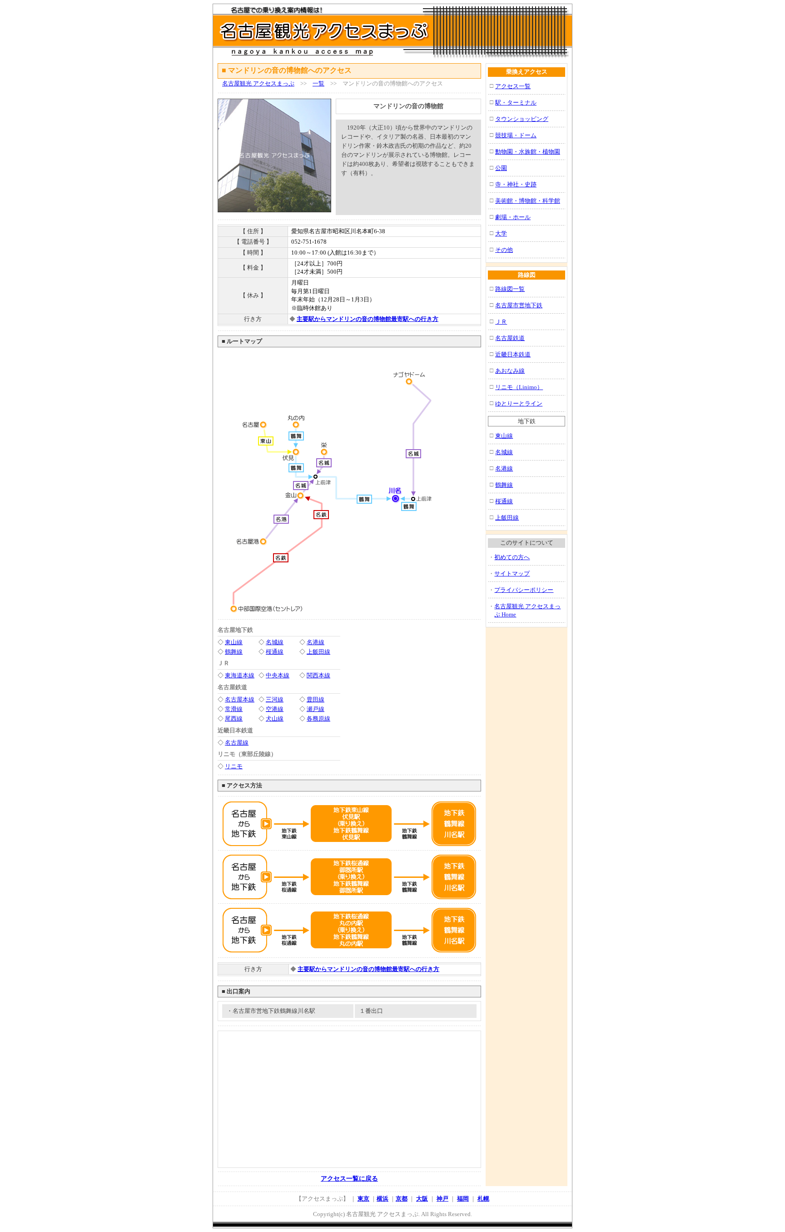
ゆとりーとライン (518, 403)
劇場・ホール (513, 217)
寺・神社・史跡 (516, 184)
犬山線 (274, 718)
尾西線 (234, 718)
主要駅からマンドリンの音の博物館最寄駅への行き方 (367, 319)
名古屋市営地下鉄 (518, 305)
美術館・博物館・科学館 (527, 200)
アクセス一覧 (513, 86)
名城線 (274, 642)
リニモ (234, 766)
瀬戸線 (315, 709)
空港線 (274, 709)
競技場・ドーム (516, 135)
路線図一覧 (510, 288)
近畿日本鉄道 (513, 354)
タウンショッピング (521, 118)
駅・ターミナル (516, 102)
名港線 (315, 642)
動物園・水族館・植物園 (527, 151)
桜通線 (274, 651)
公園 (501, 168)
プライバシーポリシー (523, 589)
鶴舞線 (234, 651)
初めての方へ (512, 557)
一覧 (318, 83)
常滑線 (234, 709)
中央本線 (277, 675)
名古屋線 (236, 742)
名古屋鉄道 (510, 338)
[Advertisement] (393, 199)
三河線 (274, 699)
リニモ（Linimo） (519, 387)
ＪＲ (501, 321)
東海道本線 (239, 675)
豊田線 (315, 699)
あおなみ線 (510, 370)
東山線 (234, 642)
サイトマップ (512, 573)
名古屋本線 (239, 699)
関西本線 (318, 675)
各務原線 (318, 718)
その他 (504, 249)
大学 (501, 233)
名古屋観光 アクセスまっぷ (258, 83)
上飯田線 (318, 651)
